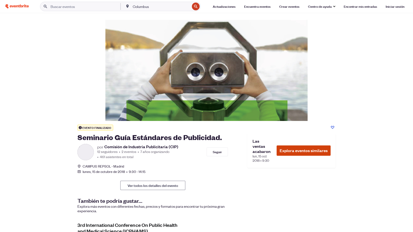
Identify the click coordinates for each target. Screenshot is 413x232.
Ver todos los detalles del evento (153, 185)
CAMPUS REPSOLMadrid (103, 166)
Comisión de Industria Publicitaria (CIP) (141, 147)
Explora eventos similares (304, 150)
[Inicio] (17, 6)
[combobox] (161, 6)
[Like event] (333, 127)
